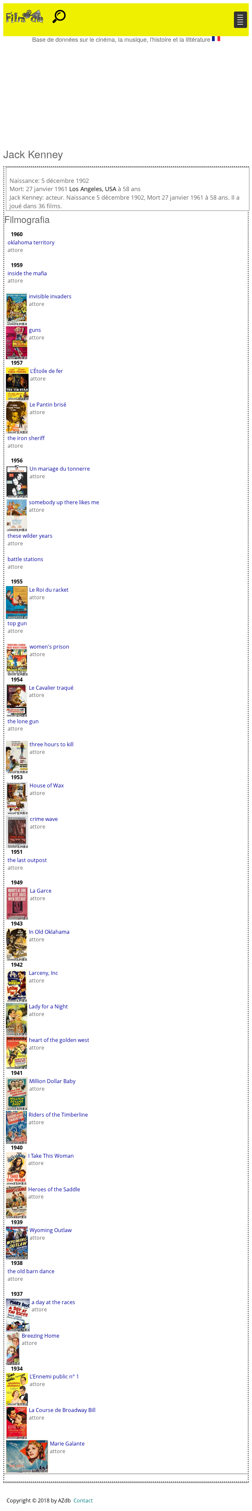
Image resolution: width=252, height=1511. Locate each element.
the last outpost (27, 860)
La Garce (41, 890)
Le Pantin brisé (48, 404)
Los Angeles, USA (92, 189)
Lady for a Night (48, 1006)
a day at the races (53, 1302)
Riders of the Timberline (58, 1114)
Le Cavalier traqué (51, 687)
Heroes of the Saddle (54, 1189)
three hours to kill (52, 744)
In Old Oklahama (49, 931)
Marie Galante (67, 1443)
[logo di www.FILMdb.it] (24, 15)
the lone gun (23, 721)
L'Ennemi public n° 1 (54, 1376)
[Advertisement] (126, 92)
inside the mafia (27, 273)
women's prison (49, 646)
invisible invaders (50, 296)
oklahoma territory (31, 242)
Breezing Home (40, 1335)
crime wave (44, 819)
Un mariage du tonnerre (60, 468)
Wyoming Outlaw (51, 1230)
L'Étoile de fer (46, 371)
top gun (17, 623)
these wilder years (30, 535)
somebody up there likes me (64, 502)
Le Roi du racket (49, 589)
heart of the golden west (59, 1040)
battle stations (25, 559)
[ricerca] (59, 13)
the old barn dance (31, 1271)
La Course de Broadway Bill (62, 1410)
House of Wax (47, 785)
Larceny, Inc (43, 973)
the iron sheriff (26, 438)
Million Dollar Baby (52, 1081)
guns (35, 330)
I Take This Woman (51, 1155)
